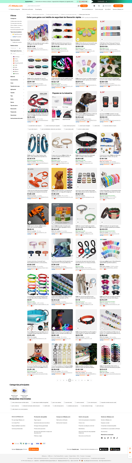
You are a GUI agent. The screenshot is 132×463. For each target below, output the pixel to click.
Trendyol (82, 456)
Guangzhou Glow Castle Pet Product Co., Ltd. (62, 197)
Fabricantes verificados (61, 420)
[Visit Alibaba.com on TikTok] (117, 438)
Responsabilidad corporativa (18, 425)
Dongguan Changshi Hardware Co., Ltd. (85, 197)
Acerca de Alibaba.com (17, 416)
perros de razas (100, 405)
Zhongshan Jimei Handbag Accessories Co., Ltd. (110, 50)
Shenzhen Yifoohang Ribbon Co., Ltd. (60, 163)
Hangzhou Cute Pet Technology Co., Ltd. (61, 338)
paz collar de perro (33, 129)
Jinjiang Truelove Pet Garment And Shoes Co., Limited (38, 163)
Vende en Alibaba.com (106, 420)
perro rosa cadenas (57, 402)
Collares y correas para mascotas (68, 14)
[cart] (99, 6)
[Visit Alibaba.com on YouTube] (114, 438)
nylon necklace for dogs (87, 405)
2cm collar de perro (92, 402)
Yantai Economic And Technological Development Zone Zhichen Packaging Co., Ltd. (38, 120)
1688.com (50, 456)
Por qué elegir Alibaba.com (18, 420)
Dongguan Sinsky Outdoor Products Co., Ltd (61, 86)
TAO (78, 456)
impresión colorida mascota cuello (108, 402)
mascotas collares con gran (110, 125)
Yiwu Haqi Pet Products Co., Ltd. (107, 198)
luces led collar (68, 402)
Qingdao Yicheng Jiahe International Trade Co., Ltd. (38, 373)
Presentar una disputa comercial (86, 425)
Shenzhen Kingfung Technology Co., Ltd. (36, 232)
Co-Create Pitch (16, 422)
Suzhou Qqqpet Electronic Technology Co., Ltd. (38, 49)
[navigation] (17, 197)
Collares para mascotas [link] (84, 14)
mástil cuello (47, 405)
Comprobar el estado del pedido (108, 425)
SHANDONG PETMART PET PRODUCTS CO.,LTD (86, 120)
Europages (88, 456)
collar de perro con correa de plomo (20, 409)
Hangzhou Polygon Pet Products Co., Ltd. (109, 233)
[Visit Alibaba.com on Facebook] (102, 438)
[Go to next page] (91, 380)
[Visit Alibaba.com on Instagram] (111, 438)
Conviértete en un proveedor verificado (110, 428)
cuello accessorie (80, 402)
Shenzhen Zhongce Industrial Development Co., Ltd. (110, 373)
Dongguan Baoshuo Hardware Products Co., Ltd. (62, 372)
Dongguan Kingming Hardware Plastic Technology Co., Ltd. (110, 85)
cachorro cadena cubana (83, 129)
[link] (130, 448)
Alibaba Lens (19, 449)
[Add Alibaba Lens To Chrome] (34, 449)
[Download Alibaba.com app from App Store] (103, 449)
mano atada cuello (69, 129)
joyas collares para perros (69, 125)
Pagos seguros (37, 420)
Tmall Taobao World (58, 456)
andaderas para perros (73, 405)
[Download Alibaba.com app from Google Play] (115, 449)
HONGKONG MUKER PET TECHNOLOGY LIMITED (110, 163)
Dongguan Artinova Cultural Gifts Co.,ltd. (37, 85)
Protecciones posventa (39, 428)
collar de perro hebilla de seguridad (40, 402)
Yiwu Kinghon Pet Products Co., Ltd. (59, 50)
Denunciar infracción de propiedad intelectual (87, 432)
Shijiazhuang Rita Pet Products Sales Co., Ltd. (38, 304)
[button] (78, 6)
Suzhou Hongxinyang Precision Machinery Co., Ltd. (86, 269)
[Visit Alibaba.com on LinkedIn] (105, 438)
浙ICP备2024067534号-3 (105, 460)
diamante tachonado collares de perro (31, 405)
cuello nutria (97, 125)
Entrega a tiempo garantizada (41, 425)
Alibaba (28, 14)
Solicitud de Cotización (61, 422)
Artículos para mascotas (38, 14)
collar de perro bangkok (85, 125)
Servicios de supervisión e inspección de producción (43, 432)
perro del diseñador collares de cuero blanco (51, 129)
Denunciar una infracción (85, 435)
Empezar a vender (105, 422)
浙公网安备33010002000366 (91, 460)
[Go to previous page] (57, 380)
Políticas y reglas (38, 435)
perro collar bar (15, 405)
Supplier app (75, 449)
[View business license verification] (80, 460)
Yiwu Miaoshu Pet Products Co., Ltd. (84, 163)
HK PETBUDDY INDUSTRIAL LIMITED (109, 267)
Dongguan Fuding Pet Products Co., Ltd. (36, 338)
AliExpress (44, 456)
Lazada (66, 456)
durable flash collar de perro (35, 125)
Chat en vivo (82, 422)
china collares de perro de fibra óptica (20, 402)
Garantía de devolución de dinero (42, 422)
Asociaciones (104, 431)
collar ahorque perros (59, 405)
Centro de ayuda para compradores (87, 420)
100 (88, 380)
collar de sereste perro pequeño (53, 125)
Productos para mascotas (52, 14)
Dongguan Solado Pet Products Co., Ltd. (85, 50)
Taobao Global (72, 456)
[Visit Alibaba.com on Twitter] (108, 438)
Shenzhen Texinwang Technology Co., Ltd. (110, 304)
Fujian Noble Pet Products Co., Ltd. (84, 338)
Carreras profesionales (17, 428)
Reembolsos (82, 428)
